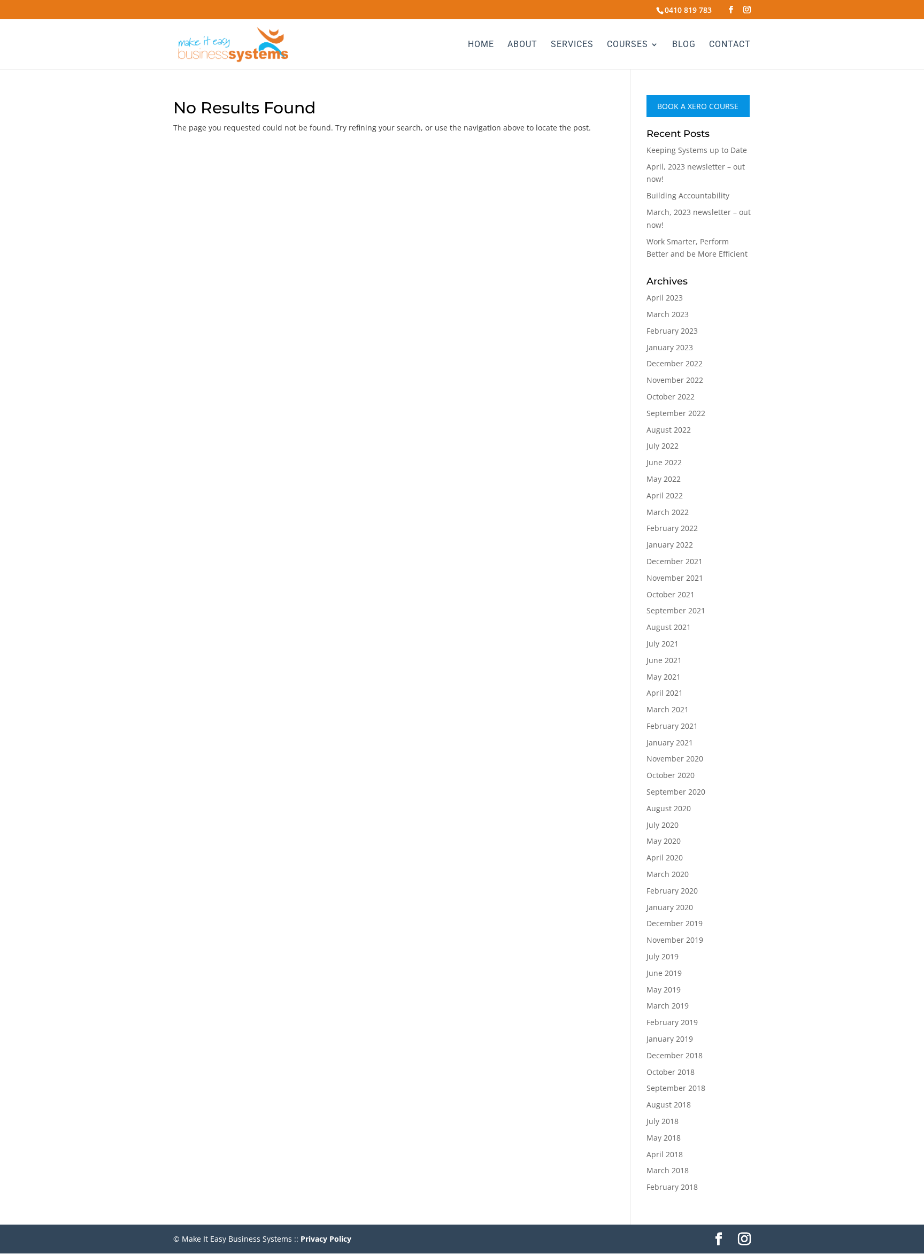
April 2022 (664, 495)
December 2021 (674, 561)
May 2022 (663, 479)
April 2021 (664, 693)
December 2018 (674, 1055)
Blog (684, 45)
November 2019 (674, 940)
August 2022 (668, 430)
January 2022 (669, 545)
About (522, 45)
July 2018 (662, 1121)
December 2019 (674, 923)
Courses (627, 45)
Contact (730, 45)
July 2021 (662, 643)
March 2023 (667, 314)
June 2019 (664, 973)
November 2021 (674, 578)
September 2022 (675, 413)
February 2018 (672, 1187)
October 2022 (670, 396)
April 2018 (664, 1154)
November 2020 (674, 758)
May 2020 (663, 841)
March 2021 (667, 709)
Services (572, 45)
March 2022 (667, 512)
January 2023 (669, 347)
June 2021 (664, 660)
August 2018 (668, 1104)
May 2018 (663, 1138)
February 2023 (672, 331)
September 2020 (675, 792)
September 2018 (675, 1088)
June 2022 (664, 462)
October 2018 (670, 1072)
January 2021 (669, 742)
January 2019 (669, 1039)
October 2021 (670, 594)
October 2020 (670, 775)
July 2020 (662, 825)
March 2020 (667, 874)
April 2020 (664, 857)
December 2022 (674, 363)
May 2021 (663, 677)
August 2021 (668, 627)
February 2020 (672, 891)
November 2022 (674, 380)
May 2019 (663, 989)
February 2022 (672, 528)
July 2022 (662, 446)
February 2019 (672, 1022)
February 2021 (672, 726)
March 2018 (667, 1170)
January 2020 (669, 907)
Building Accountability (687, 195)
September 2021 (675, 610)
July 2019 (662, 956)
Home (481, 45)
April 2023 (664, 298)
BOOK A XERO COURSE (697, 106)
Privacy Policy (326, 1239)
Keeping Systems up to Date (696, 150)
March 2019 (667, 1006)
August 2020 (668, 808)
